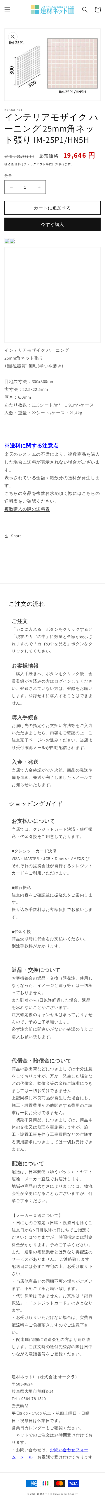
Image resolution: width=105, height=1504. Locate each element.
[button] (7, 9)
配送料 (16, 164)
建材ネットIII (44, 1493)
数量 (8, 175)
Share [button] (16, 535)
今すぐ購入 (52, 224)
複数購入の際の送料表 (27, 509)
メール (26, 1457)
